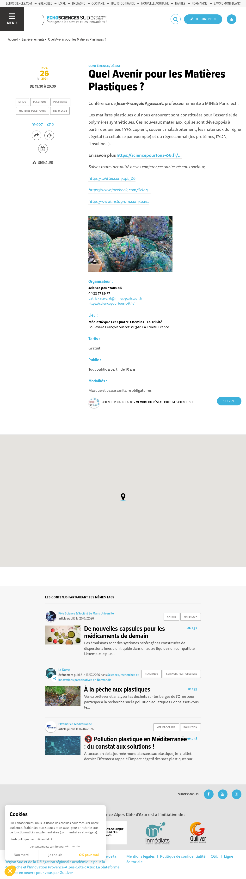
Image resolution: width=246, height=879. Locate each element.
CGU (215, 856)
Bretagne (78, 3)
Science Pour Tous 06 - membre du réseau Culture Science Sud (148, 402)
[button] (10, 871)
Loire (62, 3)
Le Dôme (64, 670)
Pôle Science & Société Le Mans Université (86, 613)
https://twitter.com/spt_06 (111, 178)
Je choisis (55, 854)
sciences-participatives (181, 674)
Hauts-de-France (123, 3)
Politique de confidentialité (182, 856)
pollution (190, 727)
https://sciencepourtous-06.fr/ (111, 303)
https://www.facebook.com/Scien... (119, 189)
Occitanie (98, 3)
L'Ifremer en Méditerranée (75, 724)
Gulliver (66, 872)
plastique (39, 102)
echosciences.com (19, 3)
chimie (171, 617)
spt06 (22, 102)
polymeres (60, 102)
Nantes (180, 3)
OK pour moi (89, 854)
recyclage (60, 111)
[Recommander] (49, 135)
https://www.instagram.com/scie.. (118, 201)
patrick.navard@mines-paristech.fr (115, 298)
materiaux (190, 617)
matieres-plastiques (32, 111)
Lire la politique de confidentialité (31, 839)
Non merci (21, 854)
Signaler (45, 162)
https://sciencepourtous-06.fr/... (149, 155)
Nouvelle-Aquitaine (155, 3)
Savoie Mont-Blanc (227, 3)
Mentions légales (140, 856)
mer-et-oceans (166, 727)
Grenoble (45, 3)
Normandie (199, 3)
